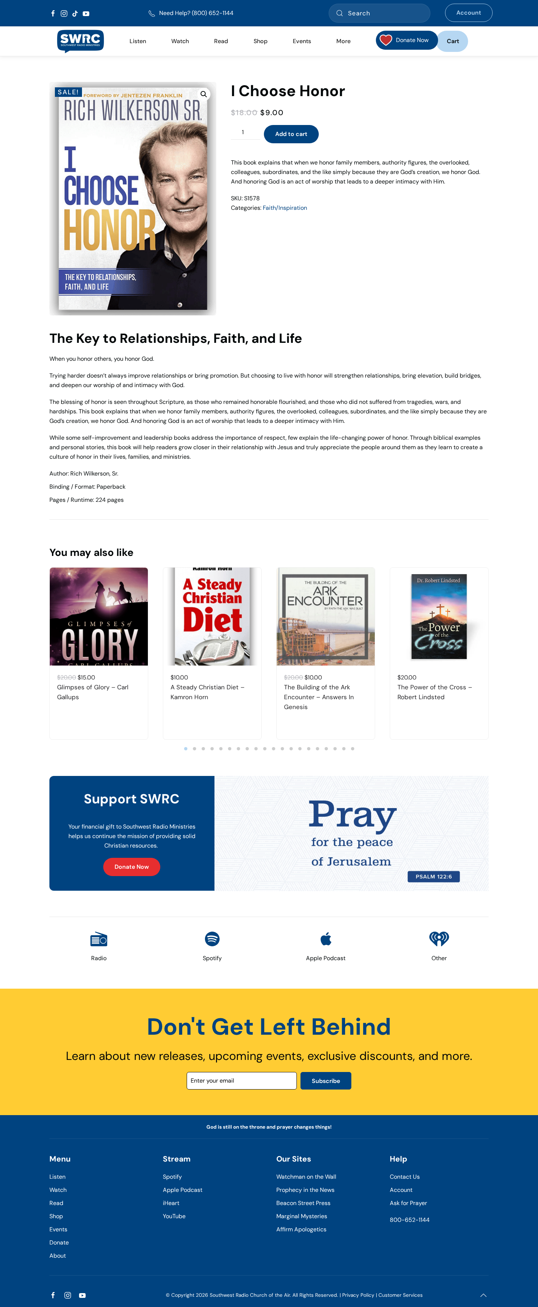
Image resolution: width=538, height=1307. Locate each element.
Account (468, 12)
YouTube (174, 1216)
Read (56, 1203)
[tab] (185, 748)
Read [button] (221, 41)
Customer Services (400, 1295)
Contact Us (405, 1177)
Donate (59, 1242)
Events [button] (302, 41)
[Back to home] (80, 41)
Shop (261, 41)
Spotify (172, 1177)
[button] (203, 94)
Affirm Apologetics (301, 1229)
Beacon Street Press (303, 1203)
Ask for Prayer (408, 1203)
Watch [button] (180, 41)
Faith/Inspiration (285, 208)
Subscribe (326, 1081)
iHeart (171, 1203)
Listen (138, 41)
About (57, 1255)
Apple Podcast (182, 1190)
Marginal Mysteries (301, 1216)
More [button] (343, 41)
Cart (453, 41)
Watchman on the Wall (306, 1177)
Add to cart (291, 134)
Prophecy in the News (305, 1190)
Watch (58, 1190)
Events (58, 1229)
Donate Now (132, 867)
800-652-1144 (410, 1220)
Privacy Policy (358, 1295)
